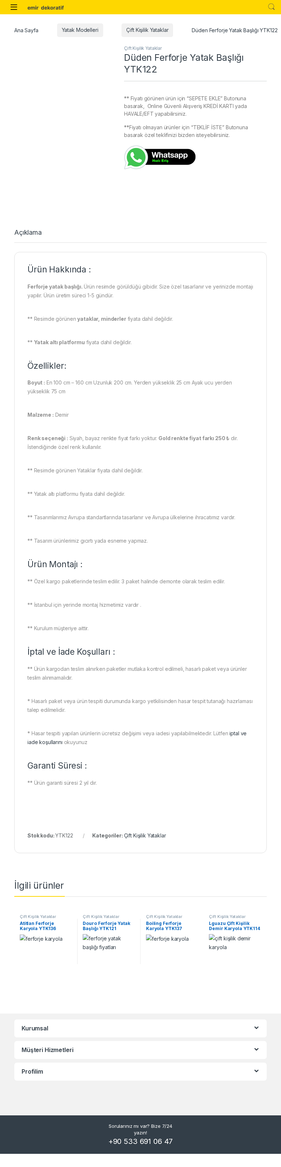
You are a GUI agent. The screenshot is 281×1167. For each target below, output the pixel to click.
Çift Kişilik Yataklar (147, 30)
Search (271, 7)
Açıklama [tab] (28, 232)
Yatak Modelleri (80, 30)
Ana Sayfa (26, 30)
